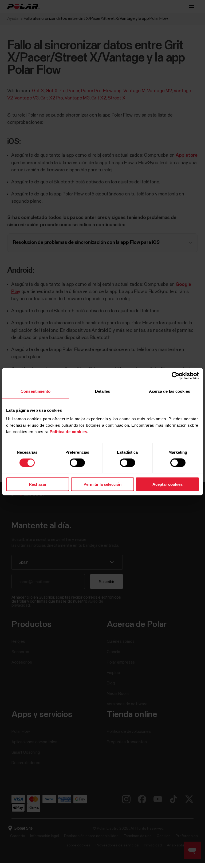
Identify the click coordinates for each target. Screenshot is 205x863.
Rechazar (37, 484)
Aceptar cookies (167, 484)
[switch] (77, 463)
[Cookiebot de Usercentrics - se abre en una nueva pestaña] (175, 376)
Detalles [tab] (102, 391)
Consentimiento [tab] (35, 391)
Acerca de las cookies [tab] (169, 391)
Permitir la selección (102, 484)
